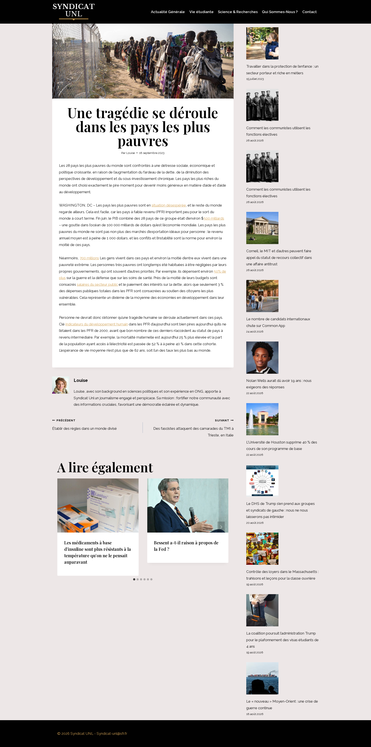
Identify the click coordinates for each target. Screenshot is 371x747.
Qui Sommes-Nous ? (280, 12)
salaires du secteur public (97, 284)
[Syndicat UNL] (73, 12)
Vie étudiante (201, 12)
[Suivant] (221, 527)
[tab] (134, 579)
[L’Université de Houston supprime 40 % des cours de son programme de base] (282, 419)
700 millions (89, 258)
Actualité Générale (168, 12)
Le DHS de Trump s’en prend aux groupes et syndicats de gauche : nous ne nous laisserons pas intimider (280, 510)
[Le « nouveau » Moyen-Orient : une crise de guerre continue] (282, 678)
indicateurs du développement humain (96, 324)
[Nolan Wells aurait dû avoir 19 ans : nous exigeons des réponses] (282, 358)
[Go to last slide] (64, 527)
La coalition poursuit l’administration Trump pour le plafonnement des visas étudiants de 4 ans (282, 639)
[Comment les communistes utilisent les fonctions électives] (282, 105)
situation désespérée (169, 205)
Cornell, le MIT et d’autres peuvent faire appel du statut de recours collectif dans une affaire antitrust (279, 257)
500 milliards (214, 218)
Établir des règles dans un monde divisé (84, 425)
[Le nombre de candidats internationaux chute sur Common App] (282, 296)
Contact (309, 12)
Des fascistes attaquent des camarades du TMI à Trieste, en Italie (193, 428)
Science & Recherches (238, 12)
